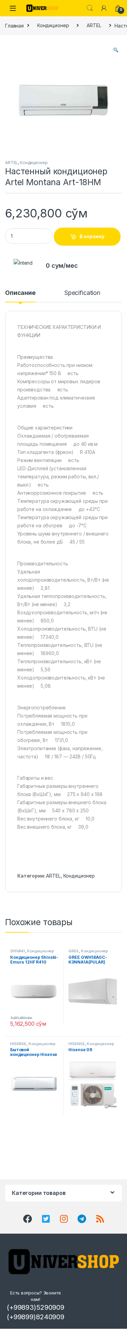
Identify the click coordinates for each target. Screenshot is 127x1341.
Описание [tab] (20, 293)
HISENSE (18, 1043)
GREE (73, 951)
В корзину (92, 236)
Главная (14, 25)
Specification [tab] (82, 293)
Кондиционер (53, 25)
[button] (116, 50)
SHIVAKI (17, 951)
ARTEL (94, 25)
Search (89, 8)
